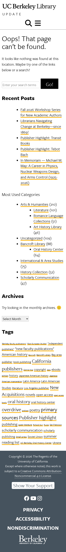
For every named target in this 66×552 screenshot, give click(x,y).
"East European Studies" (37, 343)
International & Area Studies (42, 260)
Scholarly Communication (40, 277)
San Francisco (56, 424)
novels (30, 394)
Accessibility (33, 518)
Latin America (31, 381)
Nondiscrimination (33, 527)
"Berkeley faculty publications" (14, 343)
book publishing (22, 362)
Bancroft (32, 354)
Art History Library (48, 226)
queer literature (25, 424)
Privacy (33, 509)
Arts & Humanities (34, 204)
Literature (41, 210)
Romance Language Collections (48, 218)
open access (44, 394)
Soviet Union (35, 436)
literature (17, 388)
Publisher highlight (37, 417)
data (49, 369)
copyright (40, 369)
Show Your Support (33, 485)
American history (14, 354)
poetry (35, 410)
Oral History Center (48, 249)
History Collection (34, 272)
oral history (19, 401)
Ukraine (57, 443)
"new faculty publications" (34, 348)
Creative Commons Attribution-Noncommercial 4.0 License (38, 473)
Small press (21, 436)
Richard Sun (38, 424)
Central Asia (28, 369)
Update (12, 14)
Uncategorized (32, 238)
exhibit (5, 375)
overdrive (11, 409)
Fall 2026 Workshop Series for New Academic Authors (41, 112)
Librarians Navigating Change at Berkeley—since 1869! (41, 126)
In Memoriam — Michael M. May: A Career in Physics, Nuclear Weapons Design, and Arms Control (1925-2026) (41, 171)
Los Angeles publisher (36, 388)
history (13, 375)
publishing (9, 424)
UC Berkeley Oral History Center (36, 442)
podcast (25, 410)
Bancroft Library (33, 243)
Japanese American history (33, 375)
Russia (46, 424)
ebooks (56, 369)
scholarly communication (22, 430)
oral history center (43, 402)
